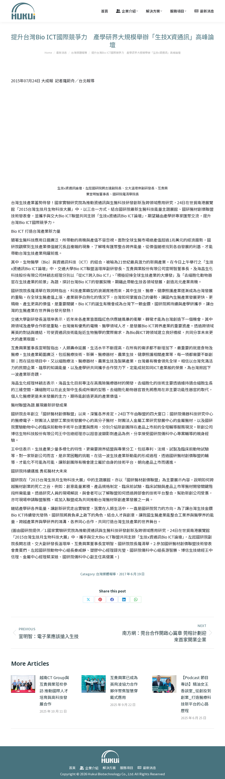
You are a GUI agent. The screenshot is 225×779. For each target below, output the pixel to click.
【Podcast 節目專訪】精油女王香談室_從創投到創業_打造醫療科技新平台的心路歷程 (196, 694)
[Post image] (23, 684)
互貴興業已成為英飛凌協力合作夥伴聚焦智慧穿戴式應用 (124, 687)
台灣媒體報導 (106, 574)
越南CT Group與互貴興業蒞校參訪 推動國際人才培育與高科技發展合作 (54, 691)
